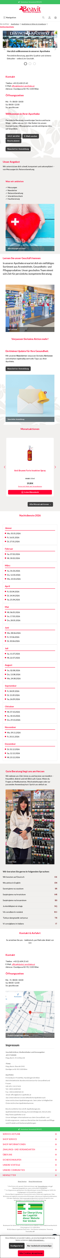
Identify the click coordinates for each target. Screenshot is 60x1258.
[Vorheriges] (5, 467)
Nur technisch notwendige (39, 1246)
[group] (30, 49)
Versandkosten (42, 1186)
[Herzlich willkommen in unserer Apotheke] (30, 39)
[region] (30, 49)
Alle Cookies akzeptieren (31, 1253)
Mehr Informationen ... (37, 1240)
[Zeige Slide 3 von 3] (34, 64)
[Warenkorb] (55, 17)
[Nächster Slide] (55, 49)
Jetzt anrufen (13, 136)
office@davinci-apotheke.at (23, 86)
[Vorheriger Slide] (5, 49)
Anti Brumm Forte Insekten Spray (30, 470)
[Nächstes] (55, 467)
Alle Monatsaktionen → (40, 504)
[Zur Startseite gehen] (30, 10)
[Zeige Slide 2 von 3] (30, 64)
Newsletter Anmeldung (18, 149)
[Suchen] (43, 17)
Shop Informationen (35, 1181)
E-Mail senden (30, 136)
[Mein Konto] (49, 17)
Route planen (13, 141)
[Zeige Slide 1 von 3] (25, 64)
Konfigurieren (16, 1246)
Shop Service (22, 1181)
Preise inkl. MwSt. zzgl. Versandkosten (30, 486)
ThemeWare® (30, 1231)
